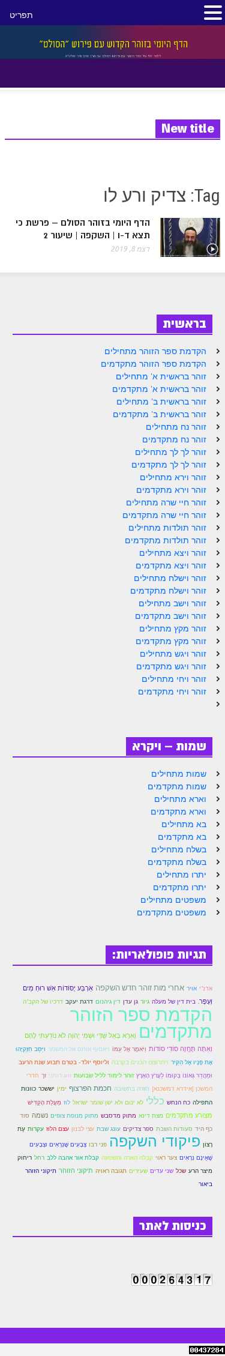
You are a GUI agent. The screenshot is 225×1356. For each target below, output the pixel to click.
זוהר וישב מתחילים (172, 603)
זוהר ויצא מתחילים (172, 552)
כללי (155, 1100)
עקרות (36, 1129)
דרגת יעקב (79, 1001)
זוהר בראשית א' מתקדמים (159, 389)
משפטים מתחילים (173, 899)
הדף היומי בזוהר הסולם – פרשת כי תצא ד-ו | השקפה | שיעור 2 (83, 229)
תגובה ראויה (111, 1171)
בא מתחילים (183, 824)
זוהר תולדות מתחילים (167, 527)
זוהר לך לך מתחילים (170, 452)
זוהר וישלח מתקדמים (168, 590)
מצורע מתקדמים (189, 1115)
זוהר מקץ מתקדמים (171, 641)
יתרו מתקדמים (179, 887)
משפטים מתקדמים (171, 912)
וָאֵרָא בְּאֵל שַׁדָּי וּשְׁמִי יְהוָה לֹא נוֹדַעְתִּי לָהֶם (80, 1035)
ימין (62, 1088)
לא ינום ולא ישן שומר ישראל (108, 1102)
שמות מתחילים (178, 773)
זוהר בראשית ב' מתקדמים (159, 414)
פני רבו (98, 1144)
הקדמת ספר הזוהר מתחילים (155, 351)
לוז (67, 1102)
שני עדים (161, 1171)
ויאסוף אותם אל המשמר (79, 1049)
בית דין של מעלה (174, 1001)
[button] (41, 70)
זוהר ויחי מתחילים (174, 678)
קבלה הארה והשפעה (127, 1158)
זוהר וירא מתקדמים (171, 489)
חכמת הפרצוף (90, 1087)
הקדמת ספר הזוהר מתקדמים (153, 363)
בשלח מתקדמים (177, 862)
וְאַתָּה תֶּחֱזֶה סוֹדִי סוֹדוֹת (180, 1048)
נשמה (40, 1115)
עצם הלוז (57, 1129)
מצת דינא (151, 1115)
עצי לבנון (82, 1129)
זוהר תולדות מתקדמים (165, 540)
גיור (144, 1001)
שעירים (138, 1171)
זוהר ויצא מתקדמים (171, 565)
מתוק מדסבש (118, 1115)
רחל (39, 1158)
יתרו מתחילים (181, 874)
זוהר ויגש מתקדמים (171, 666)
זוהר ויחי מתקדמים (172, 691)
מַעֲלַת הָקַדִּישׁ (44, 1102)
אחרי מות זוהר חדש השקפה (139, 988)
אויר (192, 988)
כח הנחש (178, 1102)
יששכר (46, 1088)
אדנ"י (205, 988)
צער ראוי (166, 1158)
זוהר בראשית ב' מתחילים (161, 401)
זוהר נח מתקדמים (174, 439)
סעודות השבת (174, 1129)
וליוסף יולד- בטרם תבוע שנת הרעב (64, 1062)
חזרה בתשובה (131, 1088)
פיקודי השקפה (154, 1141)
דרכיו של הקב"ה (43, 1001)
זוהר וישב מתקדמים (170, 615)
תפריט (21, 15)
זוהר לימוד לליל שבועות (104, 1075)
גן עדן (130, 1001)
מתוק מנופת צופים (74, 1115)
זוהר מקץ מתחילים (172, 628)
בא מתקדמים (182, 836)
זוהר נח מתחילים (176, 426)
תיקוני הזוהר (76, 1170)
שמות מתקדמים (177, 786)
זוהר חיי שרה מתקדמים (164, 515)
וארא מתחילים (180, 799)
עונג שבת (109, 1129)
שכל (181, 1171)
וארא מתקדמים (178, 811)
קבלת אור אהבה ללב (73, 1158)
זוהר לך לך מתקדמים (168, 464)
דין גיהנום (108, 1001)
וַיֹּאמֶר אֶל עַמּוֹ (129, 1048)
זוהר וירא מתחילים (173, 477)
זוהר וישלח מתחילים (170, 578)
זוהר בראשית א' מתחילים (161, 376)
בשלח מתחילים (178, 849)
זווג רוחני (60, 1075)
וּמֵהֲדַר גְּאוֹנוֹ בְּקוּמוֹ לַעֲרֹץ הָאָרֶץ (174, 1075)
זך (43, 1075)
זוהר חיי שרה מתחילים (166, 502)
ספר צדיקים (138, 1129)
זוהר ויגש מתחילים (173, 653)
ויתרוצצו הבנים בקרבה (140, 1062)
